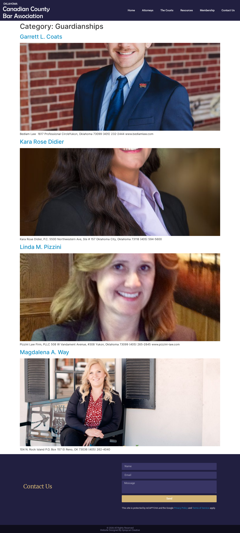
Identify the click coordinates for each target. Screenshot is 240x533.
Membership (207, 10)
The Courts (166, 10)
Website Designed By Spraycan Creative (120, 530)
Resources (186, 10)
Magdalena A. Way (44, 352)
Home (131, 10)
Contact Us (228, 10)
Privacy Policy (181, 508)
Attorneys (147, 10)
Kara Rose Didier (42, 141)
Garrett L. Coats (41, 36)
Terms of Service (200, 508)
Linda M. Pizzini (40, 246)
